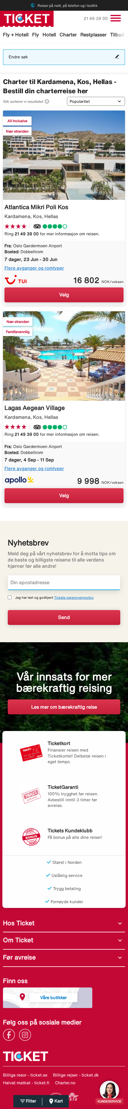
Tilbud (117, 34)
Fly (35, 34)
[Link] (10, 1034)
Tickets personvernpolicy (74, 597)
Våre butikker (53, 997)
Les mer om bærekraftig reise (64, 706)
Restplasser (93, 34)
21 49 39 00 (96, 18)
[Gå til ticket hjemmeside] (27, 18)
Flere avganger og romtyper (34, 268)
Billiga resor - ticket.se (25, 1075)
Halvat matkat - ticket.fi (26, 1083)
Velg (64, 294)
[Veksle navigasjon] (115, 18)
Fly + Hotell (16, 34)
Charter (68, 34)
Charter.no (65, 1083)
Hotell (49, 34)
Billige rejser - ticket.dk (76, 1075)
